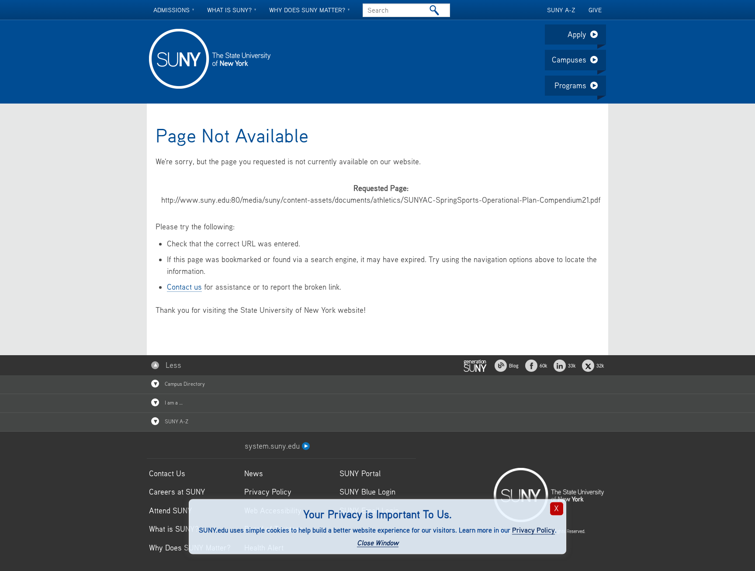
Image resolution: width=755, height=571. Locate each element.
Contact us (184, 286)
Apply (577, 34)
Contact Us (167, 473)
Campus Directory (184, 384)
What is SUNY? (229, 10)
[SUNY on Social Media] (475, 364)
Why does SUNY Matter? (307, 10)
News (253, 473)
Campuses (569, 59)
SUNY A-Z (561, 10)
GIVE (595, 10)
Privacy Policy (533, 530)
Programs (570, 85)
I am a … (173, 402)
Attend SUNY (170, 510)
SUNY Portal (360, 473)
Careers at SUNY (177, 491)
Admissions (171, 10)
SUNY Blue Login (367, 491)
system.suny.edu (273, 445)
